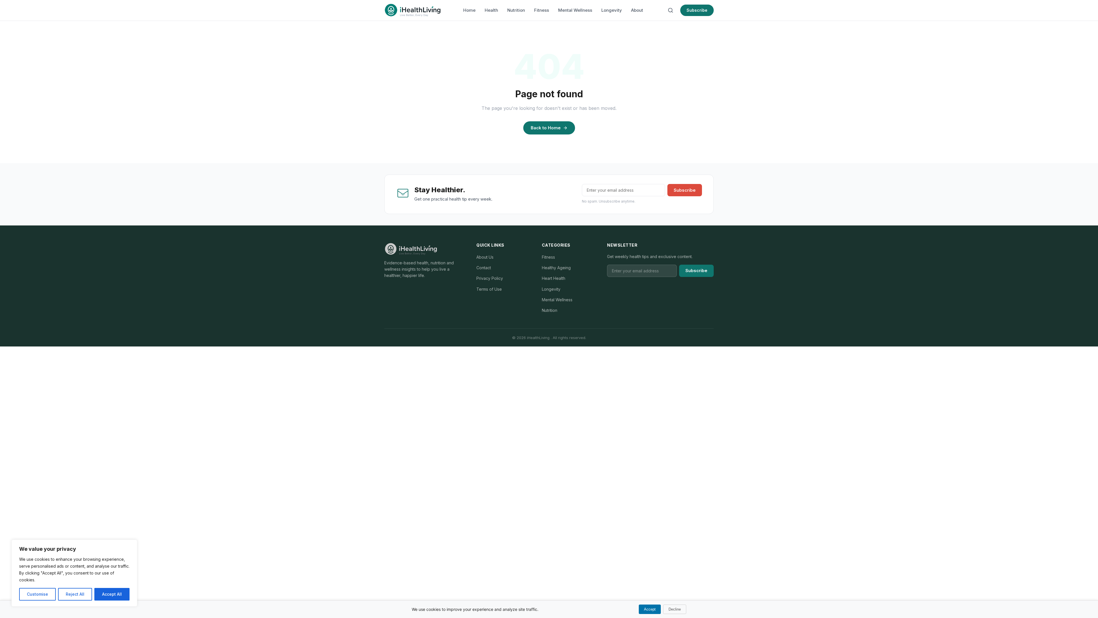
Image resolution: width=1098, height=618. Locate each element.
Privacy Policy (489, 278)
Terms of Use (489, 289)
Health (491, 10)
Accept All (112, 594)
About (637, 10)
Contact (483, 267)
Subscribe (697, 10)
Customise (37, 594)
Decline (675, 609)
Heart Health (553, 278)
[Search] (670, 10)
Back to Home (546, 127)
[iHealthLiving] (412, 10)
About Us (485, 257)
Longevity (611, 10)
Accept (650, 609)
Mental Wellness (575, 10)
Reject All (75, 594)
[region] (74, 573)
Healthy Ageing (556, 267)
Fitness (541, 10)
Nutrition (516, 10)
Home (469, 10)
